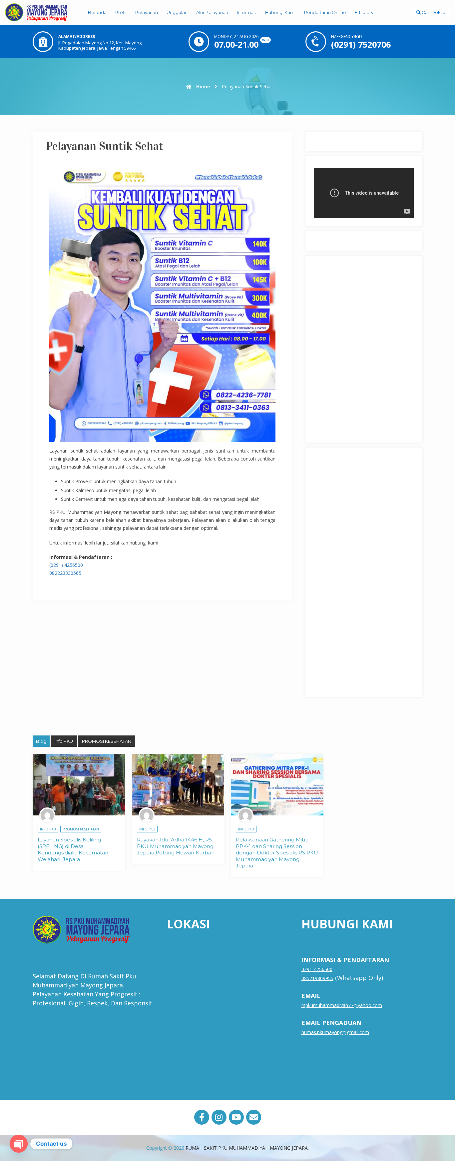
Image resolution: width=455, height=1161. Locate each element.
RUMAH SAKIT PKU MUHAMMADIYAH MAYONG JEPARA (247, 1148)
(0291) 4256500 (66, 565)
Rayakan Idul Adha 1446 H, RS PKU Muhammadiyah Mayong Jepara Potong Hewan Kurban (176, 846)
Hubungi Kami (280, 12)
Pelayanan (146, 12)
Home (202, 86)
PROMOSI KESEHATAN (106, 741)
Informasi (246, 12)
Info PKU (64, 741)
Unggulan (177, 12)
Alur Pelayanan (212, 12)
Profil (121, 12)
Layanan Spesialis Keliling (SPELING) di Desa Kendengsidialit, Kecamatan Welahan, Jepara (73, 849)
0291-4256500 (316, 969)
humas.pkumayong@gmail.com (335, 1032)
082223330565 (65, 573)
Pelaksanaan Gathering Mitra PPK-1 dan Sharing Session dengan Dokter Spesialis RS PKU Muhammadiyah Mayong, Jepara (277, 852)
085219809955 (317, 978)
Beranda (97, 12)
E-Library (364, 12)
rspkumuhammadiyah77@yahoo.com (341, 1005)
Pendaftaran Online (325, 12)
